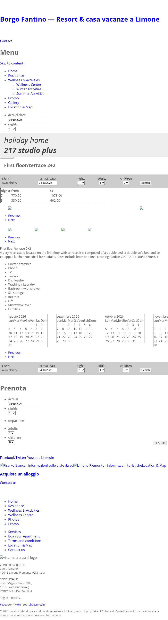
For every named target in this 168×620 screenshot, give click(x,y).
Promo (13, 98)
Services (14, 531)
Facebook (7, 457)
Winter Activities (28, 89)
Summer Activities (30, 93)
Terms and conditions (25, 540)
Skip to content (11, 63)
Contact (6, 41)
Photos (13, 519)
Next (11, 220)
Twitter (21, 457)
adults (13, 428)
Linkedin (47, 457)
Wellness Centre (20, 515)
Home (13, 71)
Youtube (33, 457)
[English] (19, 491)
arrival (13, 399)
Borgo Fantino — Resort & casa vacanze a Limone (80, 19)
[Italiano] (11, 491)
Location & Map (20, 107)
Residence (16, 75)
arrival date (17, 115)
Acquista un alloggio (19, 473)
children (14, 437)
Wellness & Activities (24, 80)
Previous (14, 216)
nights (13, 124)
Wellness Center (28, 84)
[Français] (26, 491)
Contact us (8, 482)
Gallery (13, 102)
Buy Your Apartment (24, 536)
